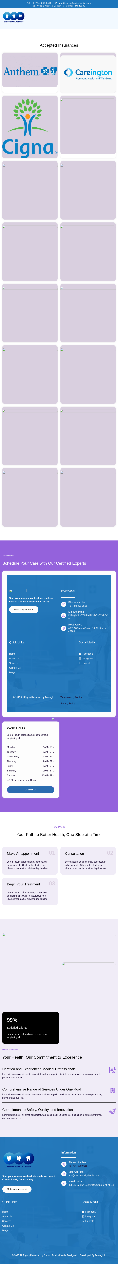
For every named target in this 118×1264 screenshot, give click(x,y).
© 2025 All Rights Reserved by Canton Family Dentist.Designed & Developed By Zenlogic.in (59, 1255)
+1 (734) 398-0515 (78, 1166)
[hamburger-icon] (112, 18)
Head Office (75, 1181)
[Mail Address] (63, 1173)
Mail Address (76, 1171)
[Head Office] (63, 1183)
